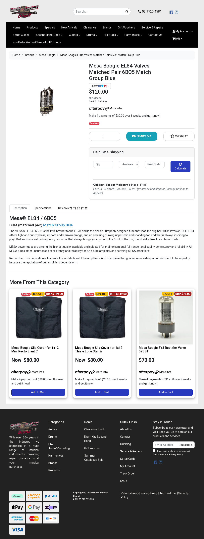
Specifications (42, 208)
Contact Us (155, 34)
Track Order (127, 473)
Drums (90, 34)
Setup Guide (127, 458)
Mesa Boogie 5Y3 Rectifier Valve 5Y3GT (162, 349)
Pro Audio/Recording (59, 446)
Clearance (89, 27)
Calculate (180, 168)
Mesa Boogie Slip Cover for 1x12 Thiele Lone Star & (98, 349)
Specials (49, 27)
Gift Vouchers (126, 27)
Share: (94, 86)
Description (20, 208)
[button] (182, 31)
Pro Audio (110, 34)
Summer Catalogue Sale (93, 457)
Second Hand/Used (48, 34)
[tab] (19, 208)
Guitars (73, 34)
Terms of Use (168, 493)
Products (32, 27)
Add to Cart (38, 392)
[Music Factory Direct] (24, 11)
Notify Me (144, 136)
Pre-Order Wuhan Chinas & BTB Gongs (37, 42)
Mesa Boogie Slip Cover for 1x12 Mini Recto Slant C (35, 349)
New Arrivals (69, 27)
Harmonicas (132, 34)
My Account (127, 466)
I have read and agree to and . (171, 453)
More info (115, 108)
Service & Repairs (152, 27)
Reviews (63, 208)
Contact (125, 436)
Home (16, 27)
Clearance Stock (94, 429)
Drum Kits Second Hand (95, 438)
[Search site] (127, 11)
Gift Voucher (92, 448)
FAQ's (123, 480)
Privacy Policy (176, 454)
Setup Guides (21, 34)
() (178, 38)
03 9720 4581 (151, 11)
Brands (107, 27)
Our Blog (125, 444)
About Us (126, 429)
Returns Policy (130, 493)
